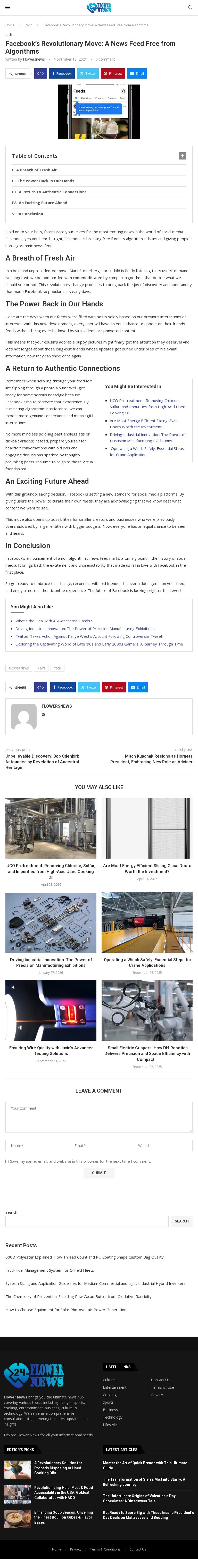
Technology (112, 1417)
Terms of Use (162, 1387)
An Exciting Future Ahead (43, 202)
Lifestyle (110, 1425)
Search (11, 1212)
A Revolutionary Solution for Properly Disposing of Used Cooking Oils (58, 1468)
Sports (108, 1402)
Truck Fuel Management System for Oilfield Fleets (49, 1270)
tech (29, 25)
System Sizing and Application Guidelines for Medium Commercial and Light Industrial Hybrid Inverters (95, 1283)
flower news (19, 668)
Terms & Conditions (105, 1549)
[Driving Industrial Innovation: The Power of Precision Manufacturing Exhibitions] (50, 922)
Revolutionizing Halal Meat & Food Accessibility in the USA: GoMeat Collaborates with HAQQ (63, 1493)
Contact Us (160, 1380)
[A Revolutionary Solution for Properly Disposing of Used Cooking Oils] (17, 1470)
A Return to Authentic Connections (53, 191)
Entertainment (115, 1387)
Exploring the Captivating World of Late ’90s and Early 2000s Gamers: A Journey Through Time (99, 644)
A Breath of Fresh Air (36, 169)
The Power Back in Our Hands (46, 180)
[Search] (190, 7)
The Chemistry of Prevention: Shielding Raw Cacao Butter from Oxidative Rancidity (78, 1296)
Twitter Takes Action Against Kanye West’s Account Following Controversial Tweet (88, 636)
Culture (109, 1380)
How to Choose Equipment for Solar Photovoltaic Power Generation (65, 1309)
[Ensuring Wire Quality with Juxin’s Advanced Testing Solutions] (50, 1010)
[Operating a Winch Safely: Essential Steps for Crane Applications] (147, 922)
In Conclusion (30, 213)
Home (10, 25)
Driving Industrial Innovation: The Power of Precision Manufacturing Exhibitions (85, 628)
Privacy (157, 1395)
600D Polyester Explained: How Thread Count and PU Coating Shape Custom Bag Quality (84, 1257)
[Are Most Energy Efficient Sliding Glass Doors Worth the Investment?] (147, 828)
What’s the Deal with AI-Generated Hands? (53, 620)
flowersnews (34, 59)
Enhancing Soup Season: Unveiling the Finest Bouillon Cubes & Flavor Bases (63, 1517)
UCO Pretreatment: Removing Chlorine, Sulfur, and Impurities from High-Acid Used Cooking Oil (147, 406)
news (41, 668)
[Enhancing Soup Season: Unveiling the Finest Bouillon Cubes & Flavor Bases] (17, 1519)
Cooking (110, 1395)
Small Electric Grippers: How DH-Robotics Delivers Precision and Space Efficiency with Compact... (147, 1053)
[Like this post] (42, 73)
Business (110, 1410)
